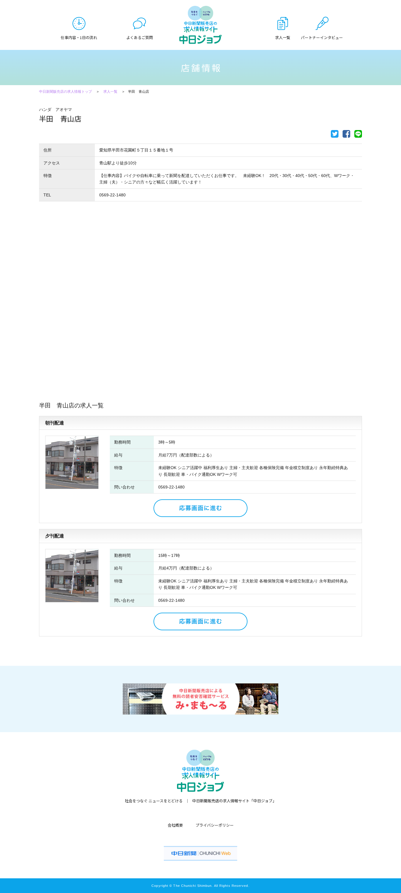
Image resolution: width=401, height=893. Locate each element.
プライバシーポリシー (215, 825)
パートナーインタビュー (322, 37)
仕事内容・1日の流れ (79, 37)
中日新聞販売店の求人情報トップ (65, 92)
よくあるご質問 (139, 37)
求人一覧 (110, 92)
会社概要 (175, 825)
